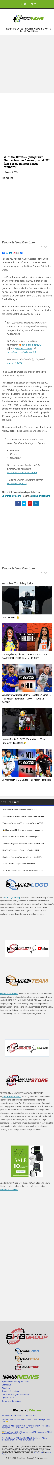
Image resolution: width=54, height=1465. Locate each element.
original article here (40, 496)
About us (6, 1388)
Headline (8, 178)
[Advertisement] (27, 64)
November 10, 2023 (16, 483)
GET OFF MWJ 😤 (10, 617)
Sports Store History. (11, 1096)
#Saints (37, 344)
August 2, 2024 (14, 363)
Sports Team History (9, 993)
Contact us (6, 1385)
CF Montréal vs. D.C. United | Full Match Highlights (26, 780)
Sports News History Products (15, 1381)
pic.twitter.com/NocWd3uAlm (22, 472)
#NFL (30, 344)
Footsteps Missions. (9, 1189)
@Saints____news (23, 348)
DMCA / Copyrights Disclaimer (15, 1394)
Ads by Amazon (46, 247)
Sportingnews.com (11, 496)
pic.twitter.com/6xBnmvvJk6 (21, 352)
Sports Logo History (11, 897)
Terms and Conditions (11, 1401)
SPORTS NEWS (29, 4)
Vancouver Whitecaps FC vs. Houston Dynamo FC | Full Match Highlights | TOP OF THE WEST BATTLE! (26, 699)
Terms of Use (38, 1452)
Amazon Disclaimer (10, 1391)
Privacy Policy (8, 1398)
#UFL (24, 344)
